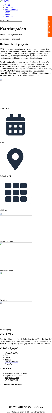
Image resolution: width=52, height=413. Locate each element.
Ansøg (7, 12)
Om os (7, 14)
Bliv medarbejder (11, 10)
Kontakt (8, 360)
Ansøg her (9, 364)
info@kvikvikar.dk (12, 378)
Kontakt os (9, 16)
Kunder (8, 355)
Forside (8, 5)
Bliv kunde (9, 7)
